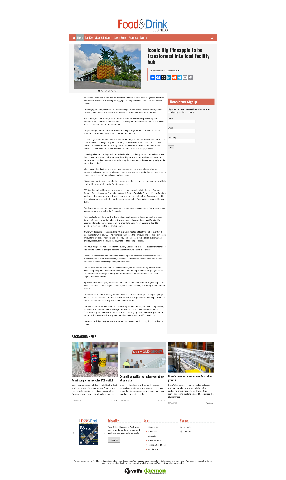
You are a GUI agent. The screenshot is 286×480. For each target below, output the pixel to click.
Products (133, 38)
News (80, 38)
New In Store (120, 38)
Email (170, 127)
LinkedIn (187, 427)
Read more (114, 400)
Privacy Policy (154, 440)
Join (171, 147)
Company (172, 137)
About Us (152, 436)
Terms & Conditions (157, 444)
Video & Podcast (103, 38)
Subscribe (114, 439)
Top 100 (89, 38)
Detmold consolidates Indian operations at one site (142, 378)
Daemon (155, 471)
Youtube (187, 431)
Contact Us (153, 427)
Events (143, 38)
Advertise (152, 431)
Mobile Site (153, 449)
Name (170, 118)
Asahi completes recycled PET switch (93, 380)
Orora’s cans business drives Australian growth (190, 378)
